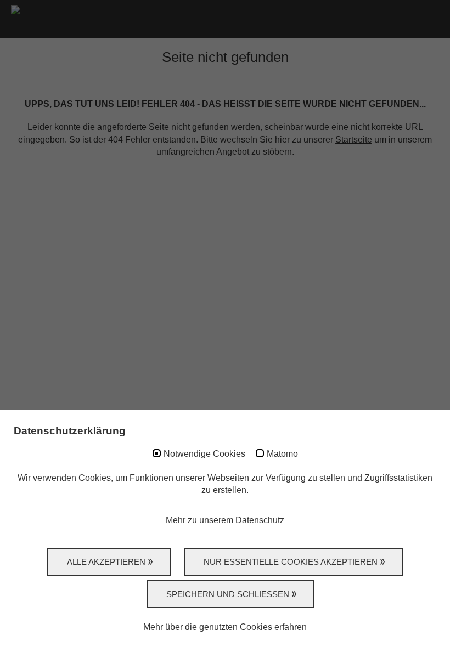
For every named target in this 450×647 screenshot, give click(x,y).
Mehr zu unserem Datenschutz (225, 520)
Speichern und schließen (227, 594)
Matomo (282, 453)
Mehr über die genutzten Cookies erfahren (225, 627)
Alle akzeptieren (106, 561)
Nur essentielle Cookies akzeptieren (291, 561)
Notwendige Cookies (204, 453)
